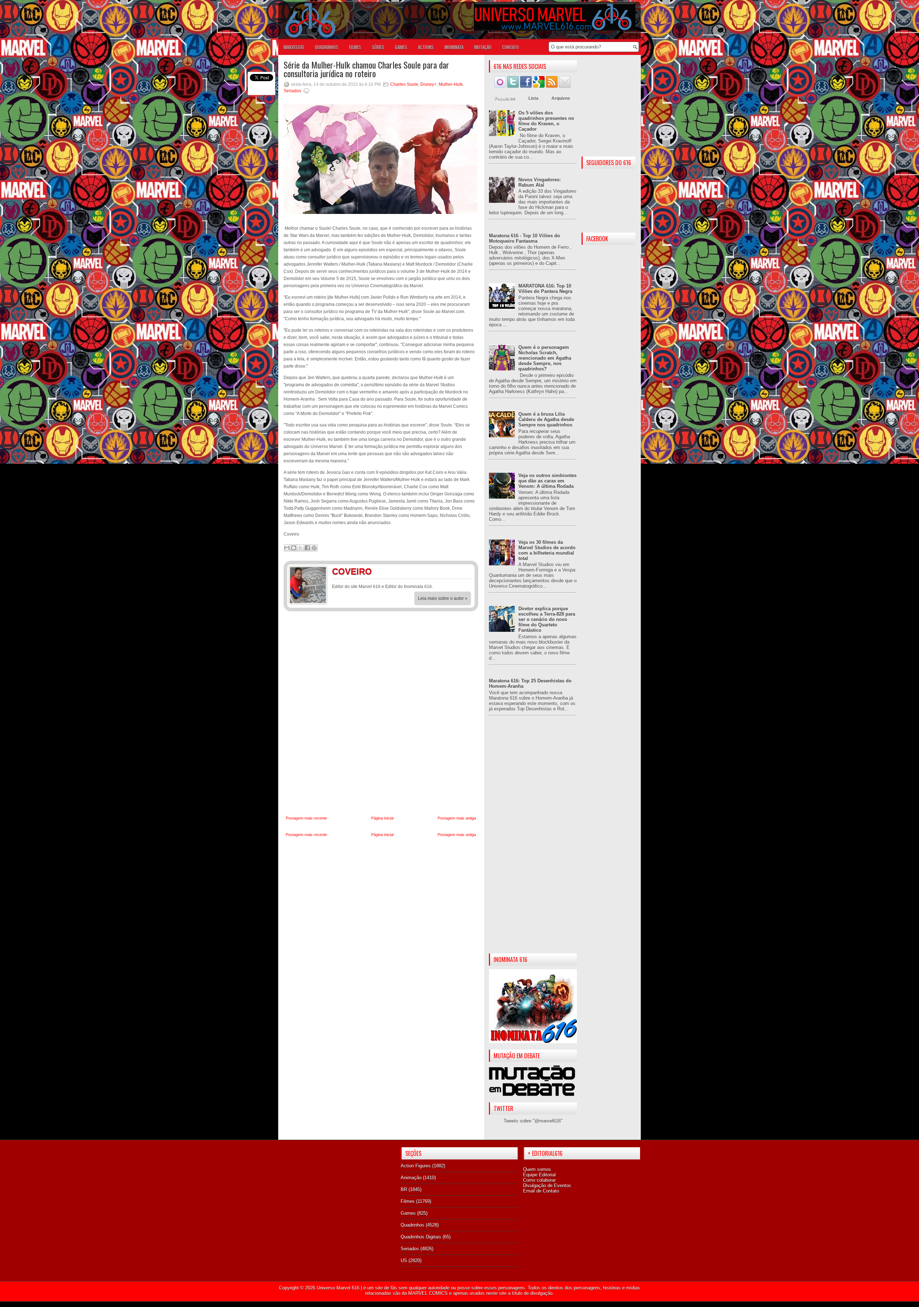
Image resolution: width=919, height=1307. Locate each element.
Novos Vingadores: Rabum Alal (539, 182)
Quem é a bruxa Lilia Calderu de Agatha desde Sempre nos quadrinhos (546, 419)
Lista (533, 98)
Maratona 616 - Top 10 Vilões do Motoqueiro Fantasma (524, 238)
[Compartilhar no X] (300, 547)
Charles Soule (404, 84)
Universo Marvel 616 (338, 1287)
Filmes (408, 1201)
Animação (411, 1177)
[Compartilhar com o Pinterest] (314, 547)
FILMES (355, 47)
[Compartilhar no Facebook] (307, 547)
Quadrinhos (412, 1225)
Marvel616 (294, 47)
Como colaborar (539, 1180)
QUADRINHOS (326, 47)
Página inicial (382, 818)
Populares (505, 98)
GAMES (401, 47)
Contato (510, 47)
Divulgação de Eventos (547, 1185)
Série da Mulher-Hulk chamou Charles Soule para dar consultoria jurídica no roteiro (366, 69)
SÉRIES (378, 47)
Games (408, 1213)
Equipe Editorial (539, 1174)
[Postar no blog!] (293, 547)
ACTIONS (426, 47)
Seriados (292, 90)
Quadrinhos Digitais (421, 1237)
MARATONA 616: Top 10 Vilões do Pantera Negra (545, 288)
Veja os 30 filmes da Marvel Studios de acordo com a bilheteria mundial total (546, 550)
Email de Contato (541, 1191)
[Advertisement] (533, 840)
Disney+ (428, 84)
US (404, 1260)
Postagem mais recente (306, 818)
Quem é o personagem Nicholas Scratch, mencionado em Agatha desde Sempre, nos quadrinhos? (544, 358)
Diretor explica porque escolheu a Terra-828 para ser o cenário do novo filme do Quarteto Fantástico (546, 619)
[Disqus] (381, 713)
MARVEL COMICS (428, 1293)
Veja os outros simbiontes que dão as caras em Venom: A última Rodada (547, 481)
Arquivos (560, 98)
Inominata (453, 47)
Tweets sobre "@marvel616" (533, 1121)
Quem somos (537, 1169)
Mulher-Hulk (451, 84)
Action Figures (416, 1165)
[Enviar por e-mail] (286, 547)
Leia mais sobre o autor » (442, 598)
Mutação (482, 47)
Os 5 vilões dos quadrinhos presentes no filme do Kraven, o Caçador (546, 121)
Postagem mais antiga (457, 818)
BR (404, 1189)
